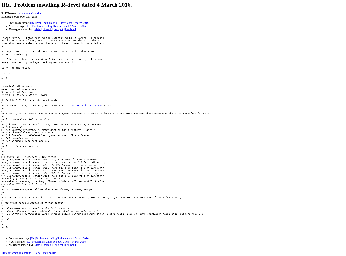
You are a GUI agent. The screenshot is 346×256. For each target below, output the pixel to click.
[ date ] (38, 29)
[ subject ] (59, 29)
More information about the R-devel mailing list (28, 252)
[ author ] (70, 29)
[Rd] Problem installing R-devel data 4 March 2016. (59, 22)
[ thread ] (47, 29)
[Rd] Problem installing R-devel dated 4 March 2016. (56, 26)
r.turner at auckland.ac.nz (31, 13)
